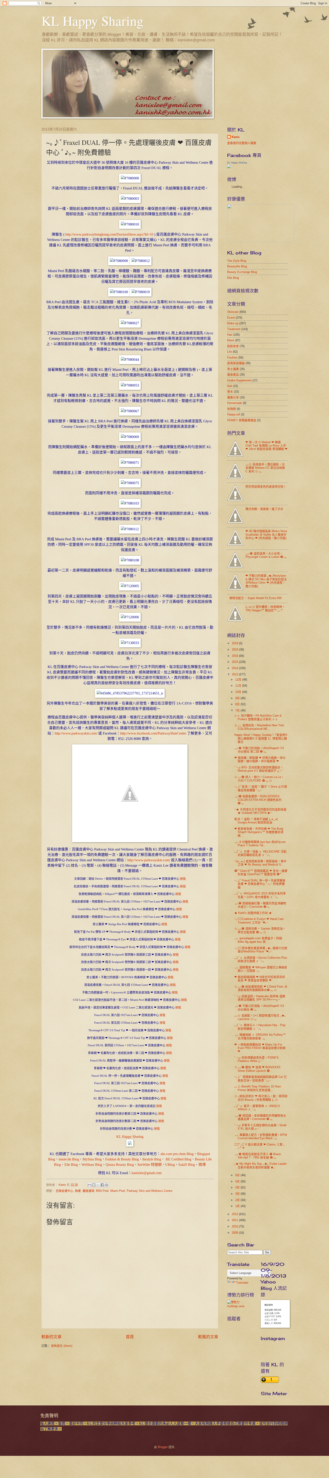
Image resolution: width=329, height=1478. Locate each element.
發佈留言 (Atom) (61, 1345)
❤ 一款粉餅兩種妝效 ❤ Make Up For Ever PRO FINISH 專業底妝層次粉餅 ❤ (260, 1048)
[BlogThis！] (94, 1185)
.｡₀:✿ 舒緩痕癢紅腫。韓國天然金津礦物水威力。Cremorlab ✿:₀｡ (260, 905)
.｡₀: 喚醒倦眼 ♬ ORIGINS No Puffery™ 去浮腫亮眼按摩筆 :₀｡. (260, 1036)
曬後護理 (88, 1190)
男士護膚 (233, 369)
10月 (238, 692)
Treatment (233, 329)
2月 (238, 1200)
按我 (183, 878)
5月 (238, 1181)
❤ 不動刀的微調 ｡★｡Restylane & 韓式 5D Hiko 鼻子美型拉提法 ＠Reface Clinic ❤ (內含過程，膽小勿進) (266, 581)
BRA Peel (102, 1190)
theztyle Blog (151, 1159)
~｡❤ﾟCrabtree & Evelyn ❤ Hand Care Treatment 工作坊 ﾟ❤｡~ (259, 920)
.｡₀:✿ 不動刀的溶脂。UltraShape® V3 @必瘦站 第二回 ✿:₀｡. (259, 749)
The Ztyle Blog (236, 260)
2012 (235, 1214)
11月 (238, 685)
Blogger (163, 1447)
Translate (242, 1282)
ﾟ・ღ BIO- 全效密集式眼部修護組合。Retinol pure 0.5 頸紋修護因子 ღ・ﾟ (259, 769)
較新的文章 (51, 1337)
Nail (229, 386)
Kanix (235, 137)
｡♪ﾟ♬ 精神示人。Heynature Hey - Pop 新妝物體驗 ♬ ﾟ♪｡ (259, 1026)
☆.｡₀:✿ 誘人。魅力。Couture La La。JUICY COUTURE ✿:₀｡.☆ (259, 778)
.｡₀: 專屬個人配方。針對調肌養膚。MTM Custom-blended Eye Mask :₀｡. (260, 1136)
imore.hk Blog (69, 1159)
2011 (235, 1220)
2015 (235, 662)
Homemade (234, 403)
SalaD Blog (186, 1165)
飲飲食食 (233, 346)
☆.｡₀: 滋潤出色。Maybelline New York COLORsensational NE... (259, 727)
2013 (235, 674)
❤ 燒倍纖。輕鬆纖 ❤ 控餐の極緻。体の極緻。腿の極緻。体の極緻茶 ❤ (260, 759)
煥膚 (78, 1190)
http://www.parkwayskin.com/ (76, 733)
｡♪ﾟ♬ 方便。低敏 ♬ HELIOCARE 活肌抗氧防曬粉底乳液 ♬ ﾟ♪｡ (260, 853)
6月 (238, 1175)
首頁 (130, 1337)
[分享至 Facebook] (102, 1185)
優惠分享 (233, 397)
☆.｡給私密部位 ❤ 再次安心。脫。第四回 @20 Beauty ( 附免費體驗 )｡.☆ (260, 1097)
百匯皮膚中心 (64, 1190)
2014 (235, 668)
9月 (238, 698)
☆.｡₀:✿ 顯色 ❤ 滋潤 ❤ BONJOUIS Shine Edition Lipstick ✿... (257, 1069)
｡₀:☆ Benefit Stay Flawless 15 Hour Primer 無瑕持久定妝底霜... (257, 1088)
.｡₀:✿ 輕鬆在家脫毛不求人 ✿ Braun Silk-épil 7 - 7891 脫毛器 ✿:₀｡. (257, 1155)
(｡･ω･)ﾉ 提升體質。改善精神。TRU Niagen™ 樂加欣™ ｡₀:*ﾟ (265, 608)
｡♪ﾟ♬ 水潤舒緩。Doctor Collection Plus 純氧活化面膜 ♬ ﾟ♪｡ (260, 959)
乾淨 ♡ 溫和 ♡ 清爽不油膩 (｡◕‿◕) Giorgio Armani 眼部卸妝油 (256, 820)
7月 (238, 710)
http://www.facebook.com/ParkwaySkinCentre (153, 733)
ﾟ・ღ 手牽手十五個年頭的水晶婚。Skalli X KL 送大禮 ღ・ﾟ (260, 1127)
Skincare (233, 312)
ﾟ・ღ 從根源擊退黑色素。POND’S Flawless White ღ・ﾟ (256, 1059)
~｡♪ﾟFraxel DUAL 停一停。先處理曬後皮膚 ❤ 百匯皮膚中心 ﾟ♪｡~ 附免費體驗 (259, 884)
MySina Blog (92, 1159)
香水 (230, 391)
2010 (235, 1226)
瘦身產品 (233, 374)
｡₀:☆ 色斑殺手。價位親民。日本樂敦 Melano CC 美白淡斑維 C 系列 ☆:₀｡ (265, 468)
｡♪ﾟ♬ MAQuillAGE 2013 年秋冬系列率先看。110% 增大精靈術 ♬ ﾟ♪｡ (260, 895)
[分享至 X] (98, 1185)
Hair (229, 334)
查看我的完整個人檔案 (241, 143)
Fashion (232, 357)
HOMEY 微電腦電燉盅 (241, 420)
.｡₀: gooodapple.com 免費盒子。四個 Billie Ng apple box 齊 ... (258, 940)
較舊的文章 (208, 1337)
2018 (235, 649)
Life (229, 351)
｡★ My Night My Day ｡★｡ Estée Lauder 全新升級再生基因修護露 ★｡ (260, 1165)
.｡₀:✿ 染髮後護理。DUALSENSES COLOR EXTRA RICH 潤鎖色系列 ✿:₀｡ (258, 800)
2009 (235, 1232)
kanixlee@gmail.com (147, 1173)
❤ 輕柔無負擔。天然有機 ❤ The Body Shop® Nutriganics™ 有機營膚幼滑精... (259, 832)
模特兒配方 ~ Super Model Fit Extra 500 (255, 598)
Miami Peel (117, 1190)
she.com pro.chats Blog (177, 1154)
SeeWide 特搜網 (149, 1165)
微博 (202, 1165)
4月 (238, 1187)
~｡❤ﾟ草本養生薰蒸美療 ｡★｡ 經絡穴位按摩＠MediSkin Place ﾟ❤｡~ (260, 949)
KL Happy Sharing (92, 21)
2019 (235, 643)
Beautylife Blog (237, 266)
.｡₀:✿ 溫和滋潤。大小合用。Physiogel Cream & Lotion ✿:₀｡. (266, 555)
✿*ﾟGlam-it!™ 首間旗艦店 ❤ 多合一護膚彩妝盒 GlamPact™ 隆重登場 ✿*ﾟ (260, 872)
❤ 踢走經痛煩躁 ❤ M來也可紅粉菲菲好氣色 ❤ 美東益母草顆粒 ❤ (259, 978)
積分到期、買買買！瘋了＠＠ (264, 509)
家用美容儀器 (236, 363)
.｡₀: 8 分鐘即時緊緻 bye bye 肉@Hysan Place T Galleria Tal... (260, 843)
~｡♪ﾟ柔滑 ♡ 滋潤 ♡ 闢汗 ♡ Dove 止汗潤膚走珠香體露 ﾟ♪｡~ (260, 788)
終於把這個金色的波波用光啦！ (266, 486)
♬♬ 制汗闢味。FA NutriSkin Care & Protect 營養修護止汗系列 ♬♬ (258, 717)
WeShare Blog (91, 1165)
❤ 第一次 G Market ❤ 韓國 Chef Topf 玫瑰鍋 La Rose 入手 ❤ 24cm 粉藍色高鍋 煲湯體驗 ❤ (266, 445)
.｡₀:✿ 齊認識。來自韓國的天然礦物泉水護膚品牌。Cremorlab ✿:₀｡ (260, 1117)
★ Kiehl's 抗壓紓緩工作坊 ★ (253, 913)
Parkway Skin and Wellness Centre (149, 1190)
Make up (232, 323)
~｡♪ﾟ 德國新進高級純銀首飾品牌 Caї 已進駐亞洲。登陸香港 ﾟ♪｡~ (260, 1078)
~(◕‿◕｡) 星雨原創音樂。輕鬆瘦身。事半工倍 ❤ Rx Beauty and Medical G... (260, 862)
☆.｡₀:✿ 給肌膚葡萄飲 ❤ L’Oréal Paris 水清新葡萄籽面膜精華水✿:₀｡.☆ (260, 988)
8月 (238, 704)
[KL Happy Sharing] (129, 1145)
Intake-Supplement (239, 380)
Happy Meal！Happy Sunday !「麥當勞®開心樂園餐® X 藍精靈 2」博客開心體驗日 (260, 738)
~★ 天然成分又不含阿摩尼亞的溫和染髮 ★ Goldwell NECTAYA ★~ (260, 811)
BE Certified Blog (178, 1159)
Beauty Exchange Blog (242, 272)
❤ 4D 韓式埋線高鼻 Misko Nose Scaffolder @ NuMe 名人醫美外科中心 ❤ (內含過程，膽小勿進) (266, 534)
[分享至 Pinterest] (106, 1185)
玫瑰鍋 (231, 408)
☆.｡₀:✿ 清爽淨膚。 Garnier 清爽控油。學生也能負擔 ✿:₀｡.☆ (260, 930)
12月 (238, 679)
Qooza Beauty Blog (120, 1165)
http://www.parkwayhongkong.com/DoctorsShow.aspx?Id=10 (109, 234)
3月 (238, 1193)
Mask (230, 340)
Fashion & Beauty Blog (122, 1159)
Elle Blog (71, 1165)
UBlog (170, 1165)
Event (231, 317)
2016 (235, 655)
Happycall (233, 414)
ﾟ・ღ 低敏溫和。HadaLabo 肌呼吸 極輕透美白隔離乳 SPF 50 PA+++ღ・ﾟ (259, 998)
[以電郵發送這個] (89, 1185)
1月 (238, 1206)
